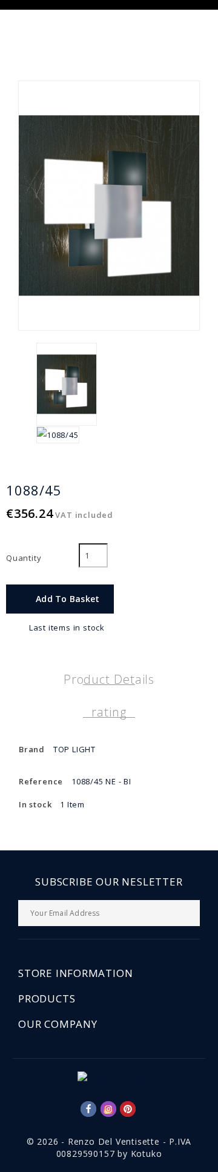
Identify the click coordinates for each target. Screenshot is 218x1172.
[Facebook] (88, 1109)
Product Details (109, 679)
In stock (35, 804)
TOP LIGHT (74, 749)
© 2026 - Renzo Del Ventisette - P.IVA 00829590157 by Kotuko (109, 1147)
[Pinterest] (128, 1109)
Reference (41, 781)
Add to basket (60, 598)
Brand (32, 749)
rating (108, 712)
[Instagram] (108, 1109)
